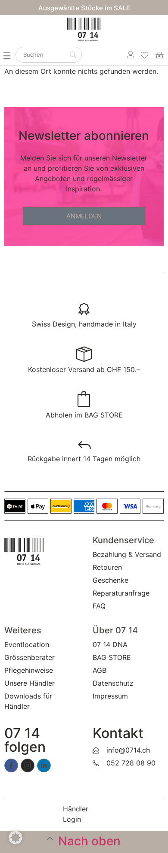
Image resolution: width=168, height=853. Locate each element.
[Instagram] (27, 765)
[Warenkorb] (159, 55)
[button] (11, 52)
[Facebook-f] (11, 765)
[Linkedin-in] (44, 765)
